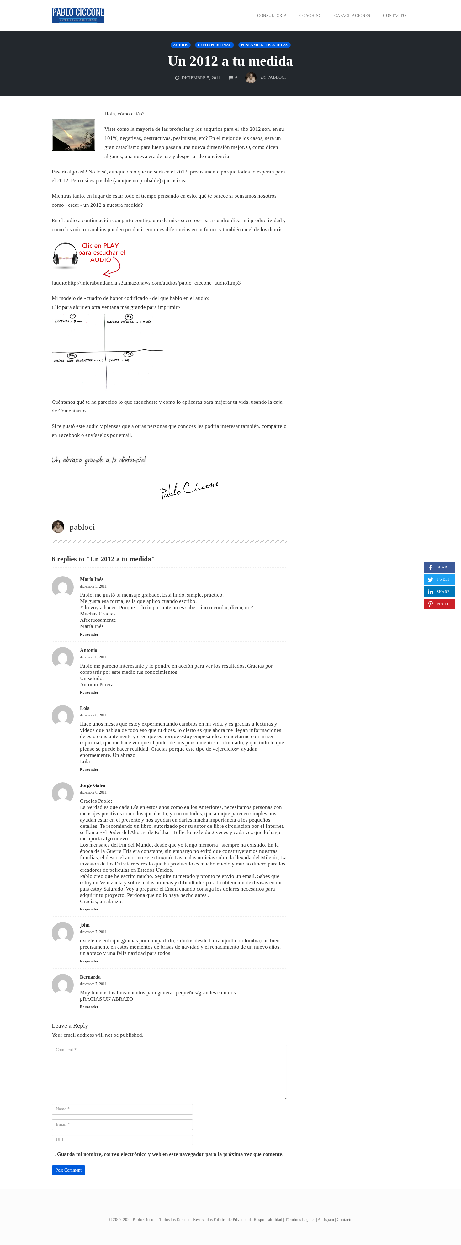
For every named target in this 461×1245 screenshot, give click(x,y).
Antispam (326, 1219)
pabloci (82, 527)
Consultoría (272, 15)
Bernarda (90, 977)
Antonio (88, 650)
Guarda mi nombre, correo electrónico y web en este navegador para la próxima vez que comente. (170, 1154)
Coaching (310, 15)
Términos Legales (300, 1219)
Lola (85, 708)
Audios (180, 45)
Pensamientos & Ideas (264, 45)
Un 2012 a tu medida (230, 61)
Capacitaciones (352, 15)
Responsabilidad (268, 1219)
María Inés (91, 579)
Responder (89, 634)
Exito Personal (214, 45)
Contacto (394, 15)
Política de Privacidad (232, 1219)
